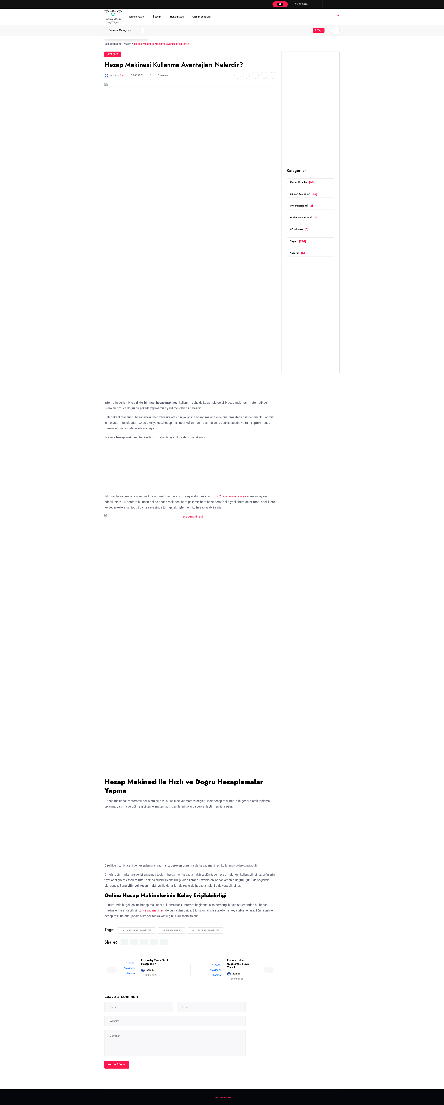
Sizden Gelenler (303, 194)
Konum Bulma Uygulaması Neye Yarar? (238, 963)
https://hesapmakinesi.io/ (228, 496)
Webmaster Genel (304, 218)
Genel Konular (302, 182)
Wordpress (299, 229)
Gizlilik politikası (201, 16)
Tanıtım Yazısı (136, 16)
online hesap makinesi (205, 930)
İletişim (157, 16)
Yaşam (298, 241)
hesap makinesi (172, 930)
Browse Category (119, 30)
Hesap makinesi (153, 910)
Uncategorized (301, 206)
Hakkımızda (177, 16)
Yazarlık (297, 253)
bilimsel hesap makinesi (136, 930)
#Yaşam (112, 54)
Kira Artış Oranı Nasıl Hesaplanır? (154, 962)
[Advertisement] (190, 374)
